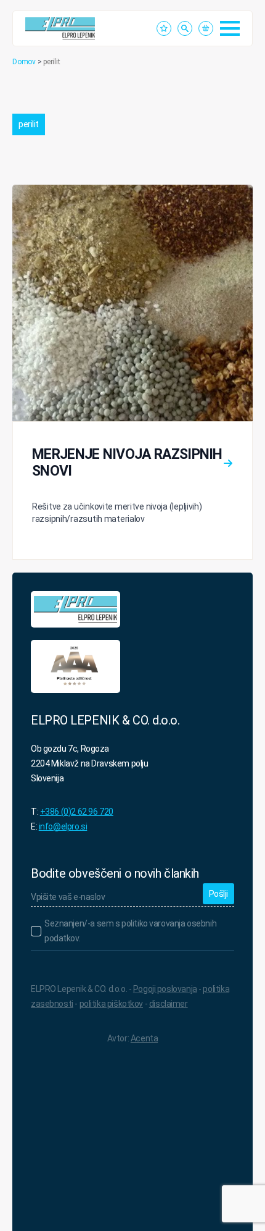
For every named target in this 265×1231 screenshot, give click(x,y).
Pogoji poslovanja (165, 989)
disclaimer (168, 1004)
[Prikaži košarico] (205, 28)
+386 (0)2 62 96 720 (76, 812)
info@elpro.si (63, 826)
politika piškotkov (111, 1004)
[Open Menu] (230, 28)
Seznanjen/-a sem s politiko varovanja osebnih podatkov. (130, 930)
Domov (24, 61)
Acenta (144, 1038)
